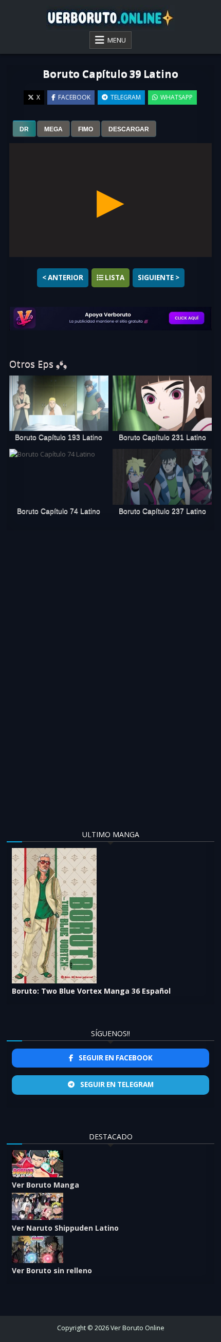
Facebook (74, 97)
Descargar (128, 129)
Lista (113, 277)
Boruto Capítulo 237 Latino (162, 511)
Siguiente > (158, 277)
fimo (85, 129)
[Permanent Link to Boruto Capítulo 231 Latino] (162, 403)
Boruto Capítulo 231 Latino (162, 437)
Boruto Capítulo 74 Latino (58, 511)
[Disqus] (111, 670)
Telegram (125, 97)
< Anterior (62, 277)
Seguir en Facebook (115, 1057)
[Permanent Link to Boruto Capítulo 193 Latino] (58, 403)
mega (53, 129)
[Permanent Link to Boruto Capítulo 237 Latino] (162, 477)
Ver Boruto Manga (45, 1185)
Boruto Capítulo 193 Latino (58, 437)
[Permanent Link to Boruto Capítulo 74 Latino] (58, 477)
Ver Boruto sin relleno (52, 1270)
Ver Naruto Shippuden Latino (65, 1228)
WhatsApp (176, 97)
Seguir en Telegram (116, 1084)
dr (24, 129)
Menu (116, 40)
